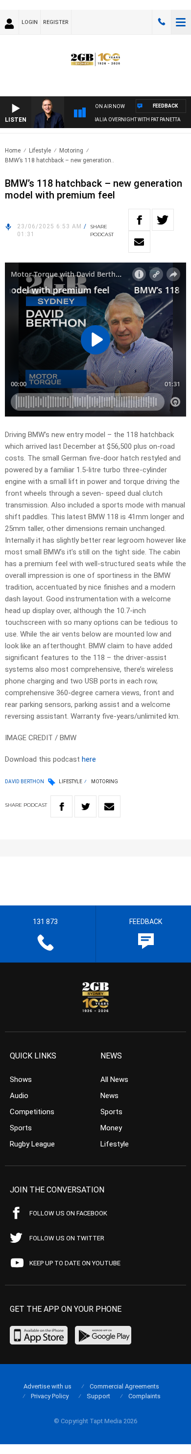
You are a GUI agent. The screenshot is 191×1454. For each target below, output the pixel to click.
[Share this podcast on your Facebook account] (139, 220)
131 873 (161, 22)
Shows (21, 1079)
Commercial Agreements (124, 1386)
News (109, 1095)
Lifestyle (40, 150)
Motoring (71, 150)
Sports (21, 1128)
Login (30, 22)
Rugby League (32, 1144)
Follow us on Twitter (66, 1238)
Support (98, 1396)
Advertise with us (48, 1386)
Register (56, 22)
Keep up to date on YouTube (74, 1263)
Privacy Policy (50, 1396)
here (89, 759)
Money (111, 1128)
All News (114, 1079)
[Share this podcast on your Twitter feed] (163, 220)
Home (13, 150)
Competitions (32, 1111)
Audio (19, 1095)
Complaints (144, 1396)
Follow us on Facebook (68, 1213)
